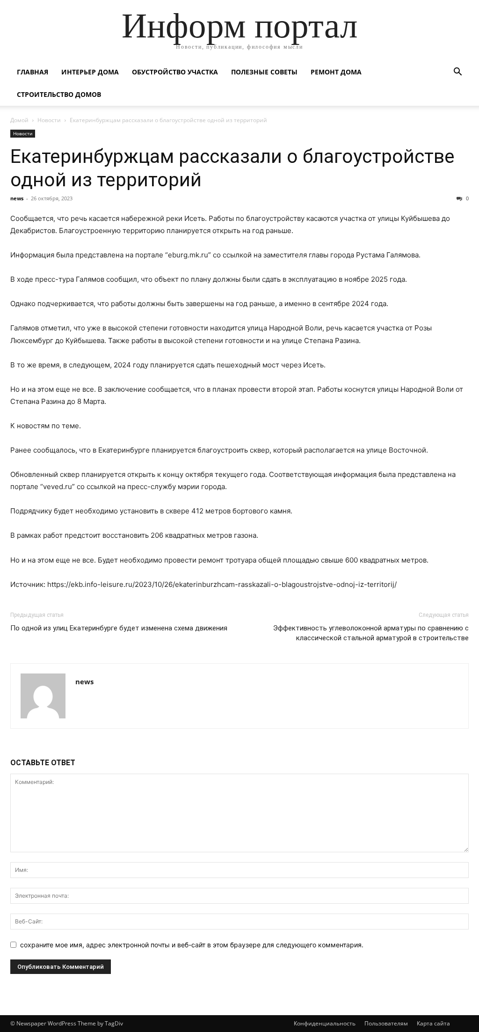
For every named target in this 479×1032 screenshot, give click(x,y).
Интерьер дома (90, 71)
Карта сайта (433, 1023)
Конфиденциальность (325, 1023)
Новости (49, 120)
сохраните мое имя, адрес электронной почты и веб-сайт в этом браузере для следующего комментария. (191, 945)
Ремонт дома (336, 71)
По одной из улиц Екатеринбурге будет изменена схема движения (118, 628)
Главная (32, 71)
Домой (19, 120)
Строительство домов (59, 94)
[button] (457, 72)
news (16, 198)
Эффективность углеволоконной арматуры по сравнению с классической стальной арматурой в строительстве (371, 633)
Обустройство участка (175, 71)
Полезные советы (264, 71)
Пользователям (386, 1023)
